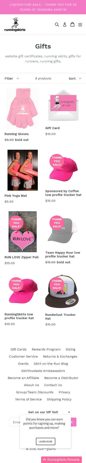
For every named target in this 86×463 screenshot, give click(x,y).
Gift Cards (19, 349)
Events (23, 364)
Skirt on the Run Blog (51, 364)
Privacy (64, 392)
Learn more (45, 441)
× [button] (69, 412)
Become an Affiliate (23, 378)
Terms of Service (28, 399)
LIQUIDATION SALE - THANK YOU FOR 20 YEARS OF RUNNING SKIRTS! (43, 7)
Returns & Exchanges (60, 356)
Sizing (70, 349)
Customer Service (23, 356)
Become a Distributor (61, 378)
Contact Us (53, 385)
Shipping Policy (59, 399)
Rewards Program (46, 349)
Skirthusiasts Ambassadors (43, 371)
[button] (50, 459)
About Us (31, 385)
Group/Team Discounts (34, 392)
